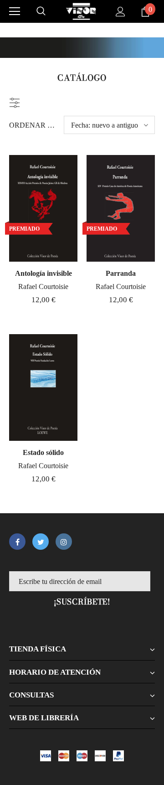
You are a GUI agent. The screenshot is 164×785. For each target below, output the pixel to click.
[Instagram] (64, 541)
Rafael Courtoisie (43, 286)
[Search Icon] (41, 11)
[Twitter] (40, 541)
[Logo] (81, 11)
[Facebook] (17, 541)
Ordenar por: (33, 125)
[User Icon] (120, 11)
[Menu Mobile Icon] (14, 11)
